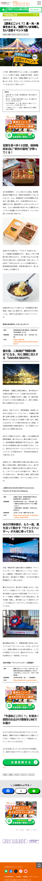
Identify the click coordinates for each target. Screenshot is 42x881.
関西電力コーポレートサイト (30, 876)
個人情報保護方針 (9, 876)
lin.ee (4, 767)
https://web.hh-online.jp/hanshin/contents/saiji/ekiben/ (25, 342)
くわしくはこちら (34, 10)
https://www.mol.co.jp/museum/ (25, 680)
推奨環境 (18, 876)
